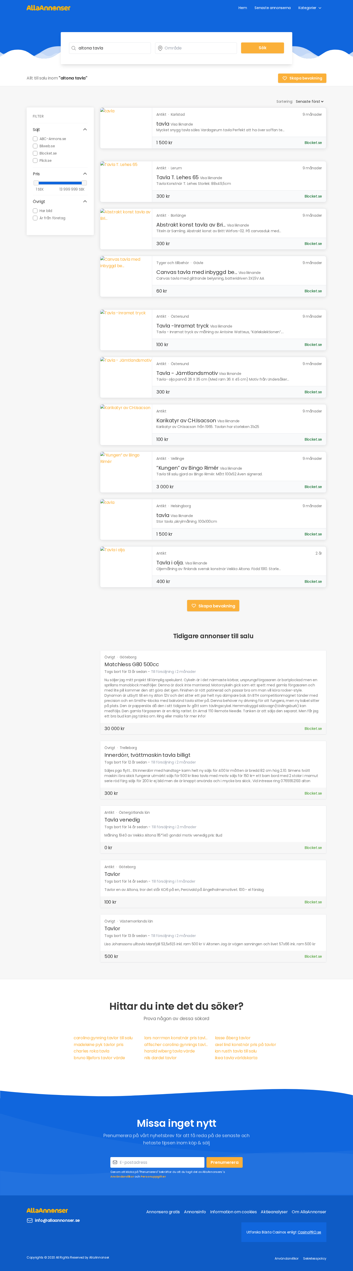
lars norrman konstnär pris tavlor (176, 1038)
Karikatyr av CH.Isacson (186, 420)
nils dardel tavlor (160, 1058)
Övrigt (110, 657)
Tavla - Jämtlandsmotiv (187, 373)
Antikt (109, 812)
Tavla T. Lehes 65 (177, 177)
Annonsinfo (195, 1212)
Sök (262, 48)
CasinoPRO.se (309, 1232)
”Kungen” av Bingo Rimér (187, 467)
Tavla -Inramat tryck (182, 325)
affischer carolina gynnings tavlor (176, 1045)
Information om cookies (233, 1212)
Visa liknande (182, 124)
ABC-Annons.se (53, 138)
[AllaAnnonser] (49, 7)
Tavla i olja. (170, 562)
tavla (163, 123)
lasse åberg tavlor (233, 1038)
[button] (60, 129)
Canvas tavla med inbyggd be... (196, 272)
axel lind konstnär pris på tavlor (245, 1045)
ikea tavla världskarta (236, 1058)
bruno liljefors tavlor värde (99, 1058)
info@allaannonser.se (57, 1220)
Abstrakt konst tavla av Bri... (191, 224)
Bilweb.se (47, 145)
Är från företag (52, 217)
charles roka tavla (91, 1051)
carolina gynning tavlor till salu (103, 1038)
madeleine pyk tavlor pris (99, 1045)
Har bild (46, 210)
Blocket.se (48, 153)
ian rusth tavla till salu (236, 1051)
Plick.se (46, 160)
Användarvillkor (122, 1176)
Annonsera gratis (163, 1212)
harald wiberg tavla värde (169, 1051)
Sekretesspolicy (314, 1258)
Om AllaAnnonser (309, 1212)
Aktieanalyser (274, 1212)
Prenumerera (225, 1162)
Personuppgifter (153, 1176)
